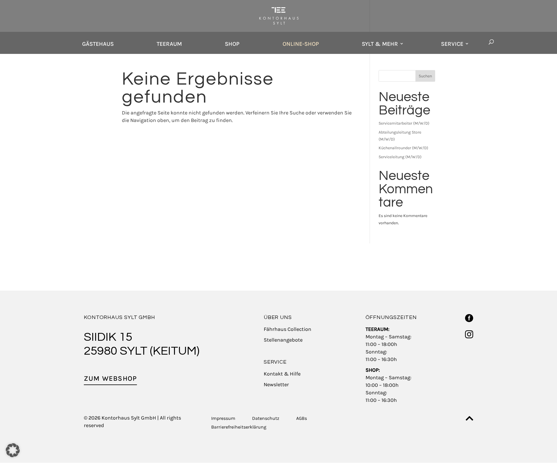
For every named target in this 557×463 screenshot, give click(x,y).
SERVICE (452, 44)
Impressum (223, 418)
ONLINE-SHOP (301, 44)
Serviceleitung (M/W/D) (400, 156)
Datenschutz (265, 418)
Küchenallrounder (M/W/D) (403, 147)
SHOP (232, 44)
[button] (13, 450)
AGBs (301, 418)
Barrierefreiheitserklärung (238, 427)
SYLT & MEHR (380, 44)
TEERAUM (169, 44)
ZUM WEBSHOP (110, 378)
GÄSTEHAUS (98, 44)
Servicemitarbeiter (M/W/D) (404, 123)
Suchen (425, 76)
